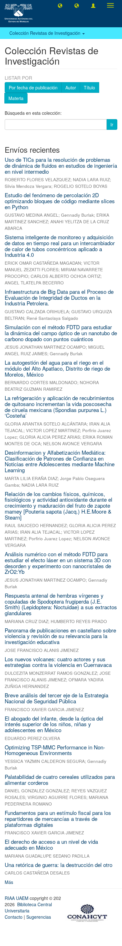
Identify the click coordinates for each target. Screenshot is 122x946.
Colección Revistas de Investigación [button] (45, 33)
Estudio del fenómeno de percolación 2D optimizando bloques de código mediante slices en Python (60, 200)
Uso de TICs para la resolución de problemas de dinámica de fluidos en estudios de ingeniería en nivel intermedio (61, 165)
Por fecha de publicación (33, 87)
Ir (111, 124)
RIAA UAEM (17, 898)
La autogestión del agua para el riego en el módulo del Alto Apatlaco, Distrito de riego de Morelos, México (57, 368)
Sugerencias (38, 917)
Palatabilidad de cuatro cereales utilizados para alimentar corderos (60, 779)
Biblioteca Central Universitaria (28, 907)
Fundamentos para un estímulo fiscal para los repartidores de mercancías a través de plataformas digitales (58, 818)
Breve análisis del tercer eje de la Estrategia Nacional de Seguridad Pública (56, 698)
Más (9, 882)
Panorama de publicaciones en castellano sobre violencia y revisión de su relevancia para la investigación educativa (60, 636)
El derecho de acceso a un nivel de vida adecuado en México (51, 844)
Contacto (14, 917)
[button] (60, 5)
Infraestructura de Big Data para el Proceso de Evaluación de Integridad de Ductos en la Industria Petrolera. (59, 297)
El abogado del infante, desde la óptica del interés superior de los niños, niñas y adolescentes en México (54, 724)
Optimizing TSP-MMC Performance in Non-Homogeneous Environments (55, 750)
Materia (15, 98)
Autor (70, 87)
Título (89, 87)
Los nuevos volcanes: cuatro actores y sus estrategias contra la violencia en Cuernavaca (58, 662)
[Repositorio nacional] (89, 912)
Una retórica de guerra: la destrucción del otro (58, 865)
